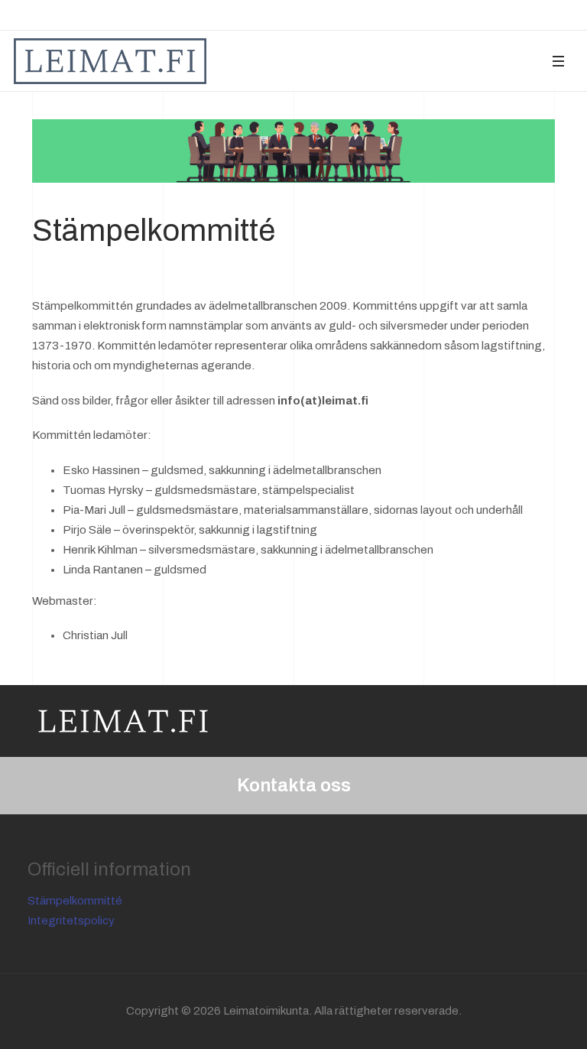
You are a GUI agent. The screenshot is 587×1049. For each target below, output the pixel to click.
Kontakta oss (294, 785)
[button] (558, 60)
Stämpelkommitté (75, 901)
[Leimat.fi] (110, 61)
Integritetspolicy (71, 920)
